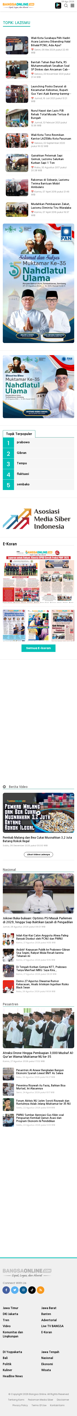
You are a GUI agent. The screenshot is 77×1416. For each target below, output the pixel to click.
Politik (7, 1364)
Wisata (46, 1370)
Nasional (9, 869)
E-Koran (10, 544)
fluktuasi (23, 473)
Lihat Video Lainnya (38, 854)
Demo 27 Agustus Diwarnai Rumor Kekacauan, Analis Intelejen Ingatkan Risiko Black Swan (42, 984)
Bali (5, 1358)
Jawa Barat (48, 1308)
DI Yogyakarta (12, 1352)
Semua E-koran (38, 648)
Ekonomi (47, 1364)
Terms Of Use (39, 1405)
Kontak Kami (57, 1405)
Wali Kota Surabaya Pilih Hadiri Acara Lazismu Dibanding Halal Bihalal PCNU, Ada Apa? (50, 42)
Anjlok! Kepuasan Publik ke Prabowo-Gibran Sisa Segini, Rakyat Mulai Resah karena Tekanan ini (43, 952)
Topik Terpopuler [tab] (19, 433)
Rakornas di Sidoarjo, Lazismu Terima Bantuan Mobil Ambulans (50, 183)
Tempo (22, 463)
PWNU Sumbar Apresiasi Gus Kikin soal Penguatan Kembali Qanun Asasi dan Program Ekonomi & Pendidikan (40, 1118)
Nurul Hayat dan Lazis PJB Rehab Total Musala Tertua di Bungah (50, 114)
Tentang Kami (16, 1399)
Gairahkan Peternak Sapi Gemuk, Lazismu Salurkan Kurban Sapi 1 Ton (47, 159)
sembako (23, 484)
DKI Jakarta (10, 1314)
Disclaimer (63, 1399)
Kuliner (7, 1370)
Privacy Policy (20, 1405)
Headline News (13, 1376)
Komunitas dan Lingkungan (13, 1334)
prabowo (23, 442)
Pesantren (10, 1004)
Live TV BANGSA (52, 1326)
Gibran (21, 452)
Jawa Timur (10, 1308)
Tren (6, 1320)
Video (7, 1326)
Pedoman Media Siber (40, 1399)
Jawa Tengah (50, 1352)
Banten (46, 1314)
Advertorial (49, 1320)
